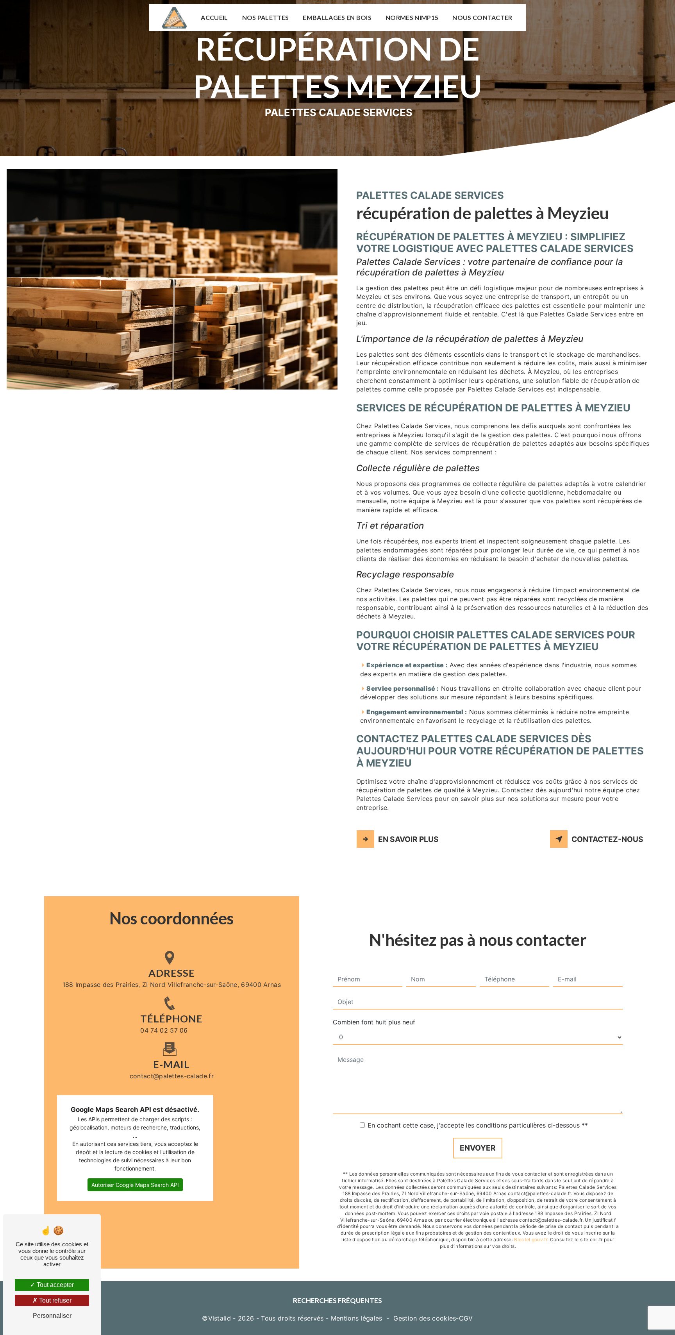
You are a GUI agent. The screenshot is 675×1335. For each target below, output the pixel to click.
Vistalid (219, 1318)
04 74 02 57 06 (164, 1030)
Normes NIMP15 (412, 17)
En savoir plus (408, 839)
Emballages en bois (337, 17)
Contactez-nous (607, 839)
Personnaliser (52, 1315)
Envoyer (478, 1148)
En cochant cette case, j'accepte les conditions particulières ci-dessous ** (478, 1125)
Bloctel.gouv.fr (530, 1239)
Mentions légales (356, 1318)
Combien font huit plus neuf (374, 1022)
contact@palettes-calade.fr (172, 1076)
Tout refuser (54, 1300)
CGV (466, 1318)
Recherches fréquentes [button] (337, 1300)
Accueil (214, 17)
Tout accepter (54, 1284)
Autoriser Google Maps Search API (135, 1184)
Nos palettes (265, 17)
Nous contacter (482, 17)
